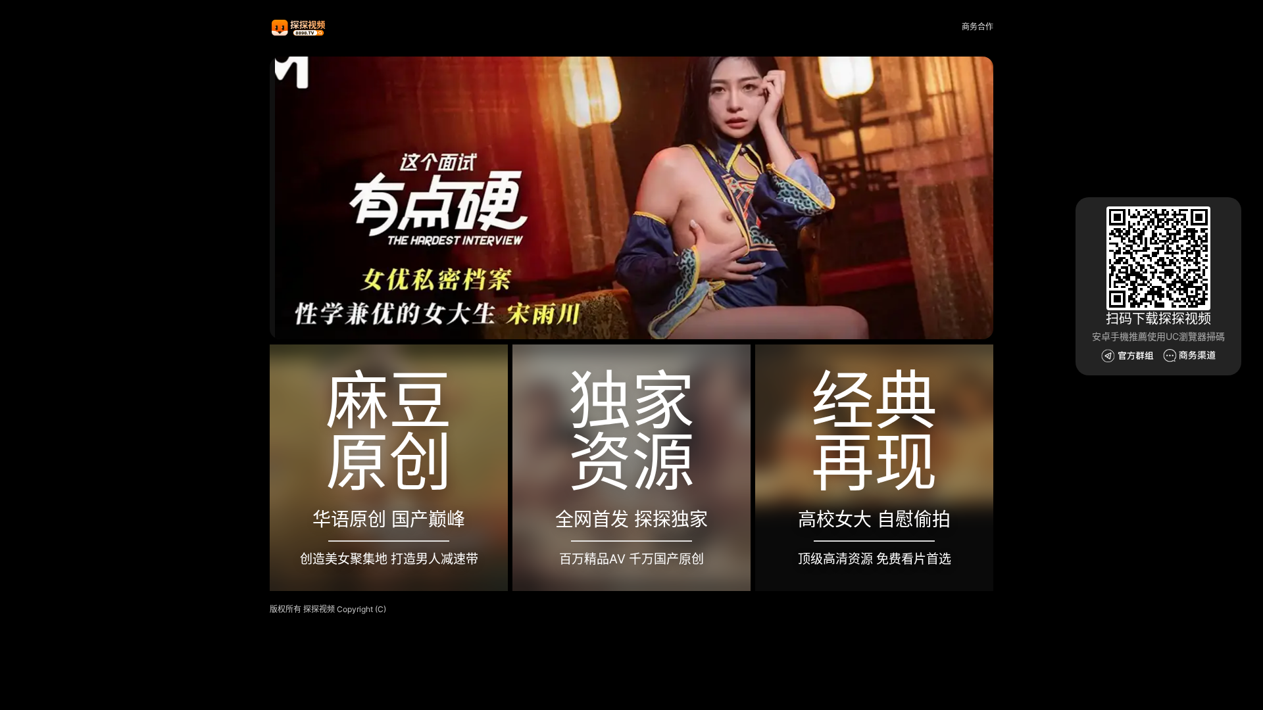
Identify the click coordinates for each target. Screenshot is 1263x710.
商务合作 (977, 27)
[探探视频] (299, 27)
